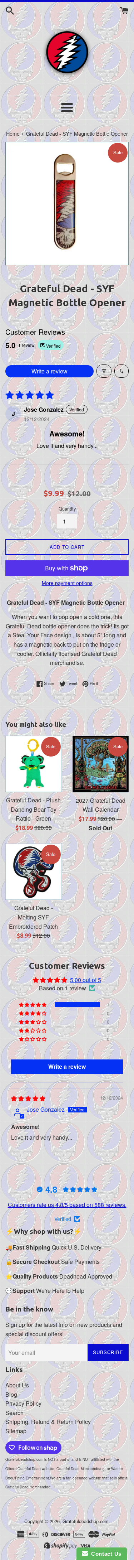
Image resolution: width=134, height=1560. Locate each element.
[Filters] (103, 371)
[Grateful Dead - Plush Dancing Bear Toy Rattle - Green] (33, 764)
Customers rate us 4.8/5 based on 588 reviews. (67, 1205)
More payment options (67, 582)
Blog (11, 1394)
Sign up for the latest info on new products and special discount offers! (63, 1329)
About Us (17, 1385)
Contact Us (104, 1554)
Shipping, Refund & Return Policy (48, 1421)
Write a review (49, 371)
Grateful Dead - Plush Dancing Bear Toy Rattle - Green (33, 809)
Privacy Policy (23, 1403)
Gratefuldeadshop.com (86, 1521)
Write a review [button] (67, 1066)
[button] (33, 1004)
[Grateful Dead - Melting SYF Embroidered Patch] (33, 872)
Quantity (67, 508)
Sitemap (15, 1431)
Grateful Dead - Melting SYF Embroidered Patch (33, 917)
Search (14, 1413)
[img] (28, 1098)
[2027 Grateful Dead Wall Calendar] (101, 764)
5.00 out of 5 (85, 980)
